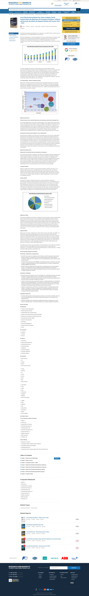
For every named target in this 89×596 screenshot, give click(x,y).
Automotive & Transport (48, 12)
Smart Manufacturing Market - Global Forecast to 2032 (37, 517)
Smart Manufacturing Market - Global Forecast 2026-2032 (38, 546)
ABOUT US (59, 0)
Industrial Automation (25, 507)
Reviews (40, 577)
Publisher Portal (74, 576)
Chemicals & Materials (25, 12)
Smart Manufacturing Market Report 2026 (34, 524)
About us (40, 574)
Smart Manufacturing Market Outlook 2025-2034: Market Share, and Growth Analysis (43, 539)
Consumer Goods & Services (66, 12)
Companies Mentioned (13, 37)
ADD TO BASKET (71, 28)
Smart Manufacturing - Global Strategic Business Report (37, 531)
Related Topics (12, 38)
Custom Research (53, 577)
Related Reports (12, 40)
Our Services (78, 12)
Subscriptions (52, 579)
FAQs (61, 576)
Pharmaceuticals (18, 12)
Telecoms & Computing (54, 12)
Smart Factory (34, 507)
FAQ (70, 0)
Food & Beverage (59, 12)
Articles (73, 579)
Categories (52, 574)
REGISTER (74, 567)
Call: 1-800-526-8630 (71, 41)
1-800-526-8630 (58, 5)
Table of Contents (12, 35)
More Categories (73, 12)
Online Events (74, 577)
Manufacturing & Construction (32, 12)
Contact (62, 574)
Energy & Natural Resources (40, 12)
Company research (53, 576)
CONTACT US (65, 0)
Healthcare (11, 12)
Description (11, 33)
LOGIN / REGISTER (77, 0)
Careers (40, 576)
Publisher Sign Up (74, 574)
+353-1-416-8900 (66, 4)
